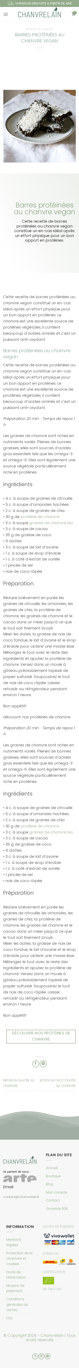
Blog (49, 1184)
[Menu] (5, 14)
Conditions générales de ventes (17, 1304)
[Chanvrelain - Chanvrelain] (40, 14)
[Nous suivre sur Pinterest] (47, 1356)
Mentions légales (13, 1242)
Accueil (52, 1167)
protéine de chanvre (40, 516)
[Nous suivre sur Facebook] (35, 1356)
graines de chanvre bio (51, 522)
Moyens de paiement (15, 1288)
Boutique (53, 1176)
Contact (53, 1200)
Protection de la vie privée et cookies (19, 1258)
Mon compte (56, 1192)
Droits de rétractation (16, 1275)
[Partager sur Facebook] (35, 1063)
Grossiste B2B (57, 1208)
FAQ (9, 1318)
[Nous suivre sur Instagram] (41, 1356)
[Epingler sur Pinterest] (43, 1063)
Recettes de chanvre (39, 29)
